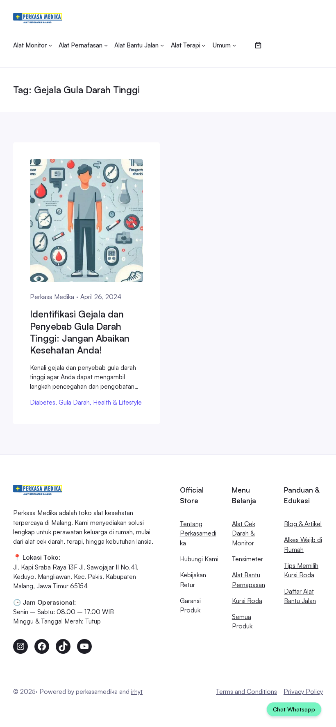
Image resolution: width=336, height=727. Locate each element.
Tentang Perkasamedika (198, 533)
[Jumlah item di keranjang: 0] (258, 45)
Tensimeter (247, 559)
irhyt (137, 691)
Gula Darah (74, 402)
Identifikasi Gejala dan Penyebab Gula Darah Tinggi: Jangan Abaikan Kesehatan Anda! (79, 332)
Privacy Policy (303, 691)
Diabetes (42, 402)
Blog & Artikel (303, 524)
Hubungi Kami (199, 559)
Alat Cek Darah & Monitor (243, 533)
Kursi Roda (247, 600)
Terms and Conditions (246, 691)
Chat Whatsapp (294, 709)
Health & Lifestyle (117, 402)
